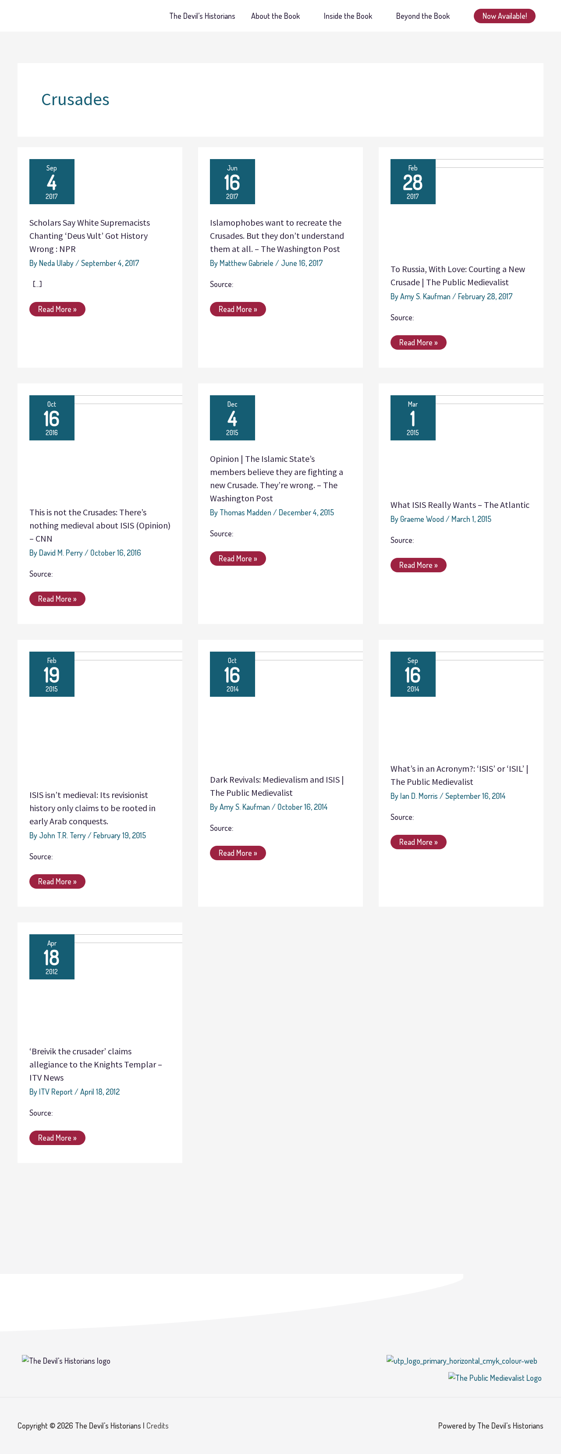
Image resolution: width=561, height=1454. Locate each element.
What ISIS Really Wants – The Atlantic (460, 504)
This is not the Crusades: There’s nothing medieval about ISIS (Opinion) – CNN (99, 525)
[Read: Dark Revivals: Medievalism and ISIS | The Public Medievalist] (297, 705)
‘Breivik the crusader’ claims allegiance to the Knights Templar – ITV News (95, 1064)
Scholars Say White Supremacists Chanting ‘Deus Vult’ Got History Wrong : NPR (89, 235)
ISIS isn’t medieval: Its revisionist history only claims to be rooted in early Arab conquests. (92, 807)
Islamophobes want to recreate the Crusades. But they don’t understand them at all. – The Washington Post (277, 235)
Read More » (59, 308)
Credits (157, 1425)
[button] (505, 16)
